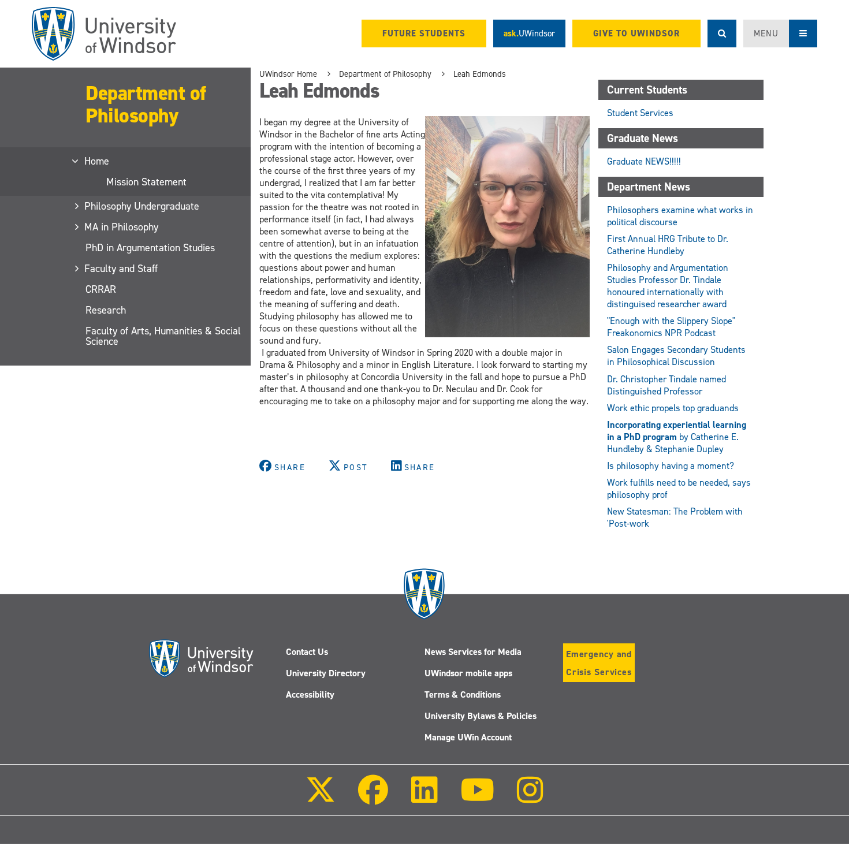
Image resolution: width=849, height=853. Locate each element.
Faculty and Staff (121, 268)
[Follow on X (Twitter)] (320, 798)
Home (97, 161)
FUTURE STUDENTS (424, 33)
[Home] (104, 34)
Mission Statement (146, 182)
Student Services (640, 113)
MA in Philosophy (121, 227)
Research (105, 310)
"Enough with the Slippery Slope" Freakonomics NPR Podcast (671, 327)
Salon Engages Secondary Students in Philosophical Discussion (676, 356)
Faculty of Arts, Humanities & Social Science (163, 336)
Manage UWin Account (468, 737)
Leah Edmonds (479, 74)
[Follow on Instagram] (530, 798)
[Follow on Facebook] (373, 798)
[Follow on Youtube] (477, 798)
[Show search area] (722, 33)
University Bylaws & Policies (481, 716)
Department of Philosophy (145, 104)
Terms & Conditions (463, 694)
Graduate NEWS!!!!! (645, 161)
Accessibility (310, 694)
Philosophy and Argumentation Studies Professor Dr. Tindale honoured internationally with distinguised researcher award (667, 286)
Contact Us (307, 652)
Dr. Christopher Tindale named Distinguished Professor (666, 385)
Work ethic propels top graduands (673, 408)
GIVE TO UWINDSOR (636, 33)
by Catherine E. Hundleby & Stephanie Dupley (676, 437)
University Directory (326, 673)
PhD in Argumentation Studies (150, 248)
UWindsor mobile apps (468, 673)
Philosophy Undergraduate (142, 206)
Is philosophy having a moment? (670, 466)
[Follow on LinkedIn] (424, 798)
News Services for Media (473, 652)
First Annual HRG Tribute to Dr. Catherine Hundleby (667, 245)
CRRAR (100, 289)
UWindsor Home (288, 74)
